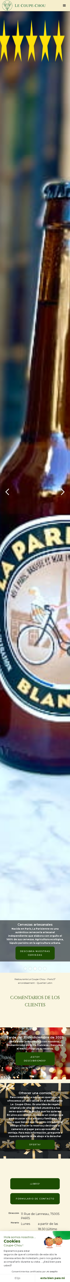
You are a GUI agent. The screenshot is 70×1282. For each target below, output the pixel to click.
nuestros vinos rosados (35, 936)
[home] (23, 5)
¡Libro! (35, 1183)
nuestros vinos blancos (35, 919)
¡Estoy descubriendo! (35, 1059)
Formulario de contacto (35, 1198)
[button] (64, 5)
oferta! (35, 1144)
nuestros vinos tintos (35, 953)
